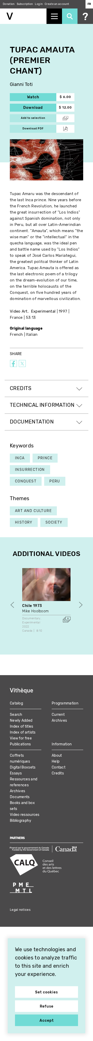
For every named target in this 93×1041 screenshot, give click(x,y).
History (24, 522)
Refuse (46, 1006)
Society (54, 522)
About (57, 755)
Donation (8, 4)
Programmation (65, 703)
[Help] (85, 16)
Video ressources (25, 815)
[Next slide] (80, 605)
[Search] (70, 16)
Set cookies (46, 992)
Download (39, 107)
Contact (58, 767)
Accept (47, 1020)
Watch (41, 97)
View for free (21, 738)
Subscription (25, 4)
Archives (59, 720)
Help (55, 761)
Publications (20, 744)
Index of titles (21, 726)
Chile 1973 (32, 606)
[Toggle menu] (54, 16)
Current (58, 714)
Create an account (57, 4)
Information (62, 744)
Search (16, 714)
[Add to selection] (67, 619)
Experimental (43, 311)
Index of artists (23, 732)
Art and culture (33, 511)
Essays (16, 773)
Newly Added (21, 720)
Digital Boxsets (23, 767)
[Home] (23, 16)
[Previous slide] (12, 605)
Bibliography (21, 820)
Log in (39, 4)
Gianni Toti (21, 84)
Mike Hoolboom (35, 611)
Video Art (19, 311)
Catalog (16, 703)
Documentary (31, 618)
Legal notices (20, 910)
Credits (58, 773)
